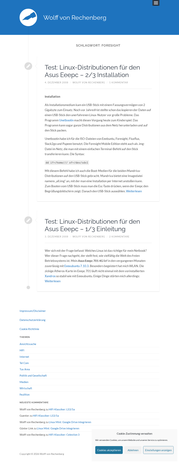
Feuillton (25, 394)
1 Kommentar (118, 82)
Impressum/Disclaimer (33, 310)
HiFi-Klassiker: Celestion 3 (64, 434)
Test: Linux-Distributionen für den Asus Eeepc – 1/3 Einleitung (92, 225)
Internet (24, 356)
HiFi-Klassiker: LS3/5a (62, 409)
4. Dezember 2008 (56, 82)
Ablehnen (133, 450)
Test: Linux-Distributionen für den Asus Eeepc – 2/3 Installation (92, 71)
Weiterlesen (134, 191)
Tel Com (24, 363)
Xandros (50, 276)
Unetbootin (66, 120)
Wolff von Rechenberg (74, 17)
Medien (24, 382)
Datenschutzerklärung (32, 319)
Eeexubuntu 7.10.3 (76, 266)
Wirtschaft (26, 388)
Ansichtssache (28, 344)
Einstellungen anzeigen (158, 450)
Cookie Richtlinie (29, 329)
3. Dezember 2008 (56, 236)
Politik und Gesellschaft (33, 375)
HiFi (22, 350)
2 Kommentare (119, 236)
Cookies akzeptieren (109, 450)
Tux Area (25, 369)
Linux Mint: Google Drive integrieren (70, 422)
